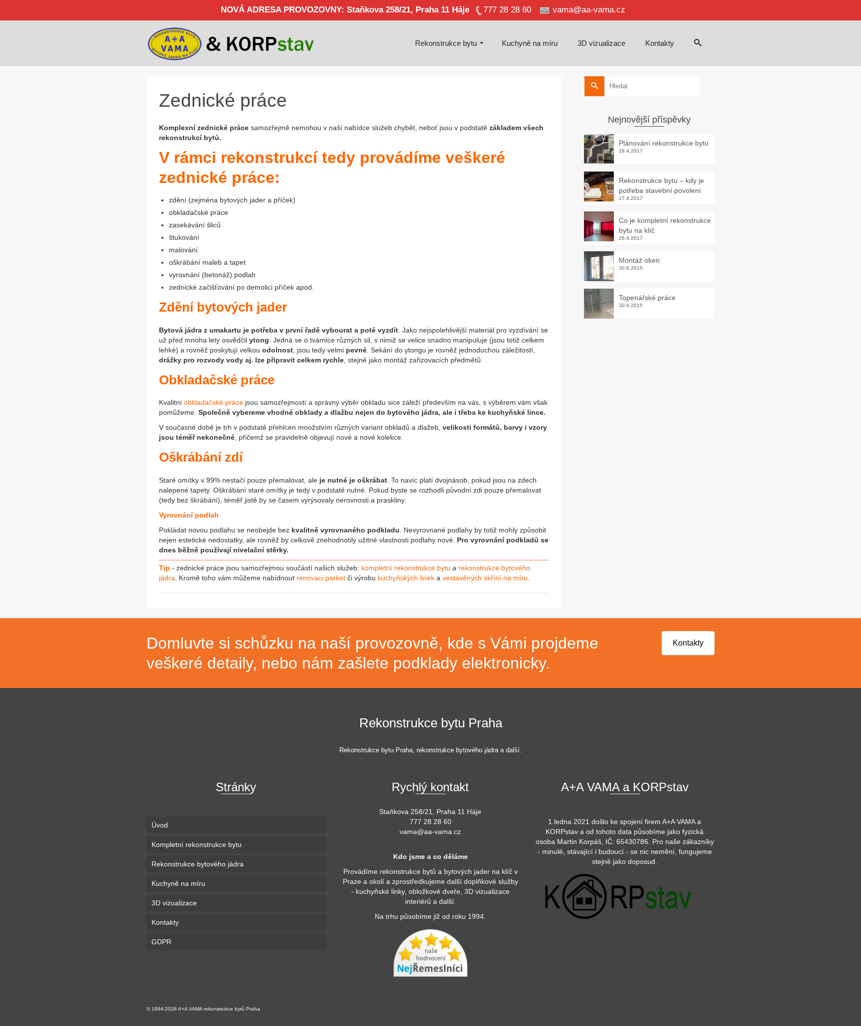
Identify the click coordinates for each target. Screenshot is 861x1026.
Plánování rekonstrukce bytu (664, 143)
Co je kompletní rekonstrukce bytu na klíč (665, 225)
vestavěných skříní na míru (485, 578)
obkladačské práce (214, 402)
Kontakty (688, 643)
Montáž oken (639, 260)
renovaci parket (320, 578)
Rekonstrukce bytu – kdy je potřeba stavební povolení (661, 185)
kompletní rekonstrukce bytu (405, 568)
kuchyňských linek (405, 578)
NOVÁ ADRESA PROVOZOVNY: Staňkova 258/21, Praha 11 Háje (345, 9)
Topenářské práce (647, 298)
